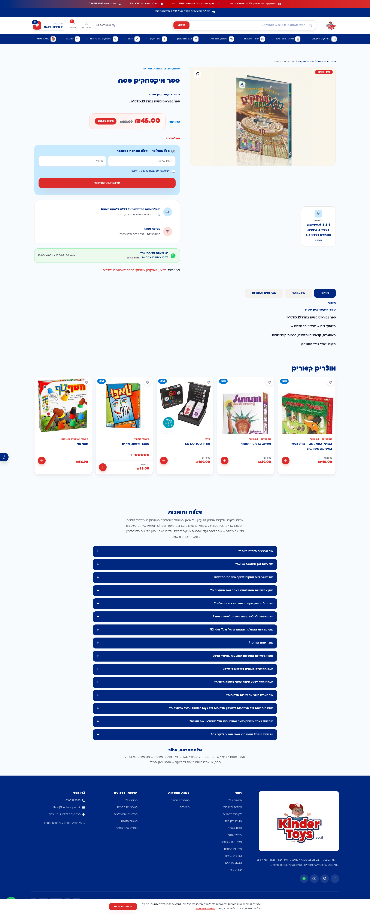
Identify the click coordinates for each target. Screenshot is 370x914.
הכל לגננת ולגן (184, 39)
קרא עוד (174, 122)
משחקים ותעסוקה (320, 39)
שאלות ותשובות (232, 807)
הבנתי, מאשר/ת (123, 906)
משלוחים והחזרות (231, 842)
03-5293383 (73, 800)
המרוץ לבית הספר (126, 828)
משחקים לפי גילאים (100, 39)
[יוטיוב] (314, 878)
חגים (130, 39)
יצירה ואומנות (251, 39)
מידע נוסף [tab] (299, 293)
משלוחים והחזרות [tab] (264, 293)
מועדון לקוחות (233, 821)
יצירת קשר (235, 870)
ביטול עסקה (234, 835)
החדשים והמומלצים (125, 814)
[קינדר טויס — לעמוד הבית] (331, 25)
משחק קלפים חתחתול (255, 444)
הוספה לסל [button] (285, 460)
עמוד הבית (330, 61)
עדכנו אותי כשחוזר (107, 183)
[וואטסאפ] (304, 878)
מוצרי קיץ (155, 39)
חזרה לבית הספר (284, 39)
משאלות (184, 807)
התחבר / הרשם (180, 800)
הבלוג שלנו (131, 800)
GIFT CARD (43, 39)
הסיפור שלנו (235, 800)
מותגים (69, 39)
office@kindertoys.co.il (66, 807)
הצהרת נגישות (233, 856)
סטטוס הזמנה (129, 821)
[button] (197, 74)
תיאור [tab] (325, 293)
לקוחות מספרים (232, 814)
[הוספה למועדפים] (330, 382)
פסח (318, 61)
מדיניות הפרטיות (205, 908)
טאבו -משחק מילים (135, 444)
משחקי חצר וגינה (218, 39)
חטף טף (82, 444)
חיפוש (181, 25)
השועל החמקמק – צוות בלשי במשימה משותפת (311, 446)
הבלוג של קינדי (233, 863)
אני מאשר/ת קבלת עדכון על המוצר (150, 171)
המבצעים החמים (127, 807)
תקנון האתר (235, 828)
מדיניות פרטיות (233, 849)
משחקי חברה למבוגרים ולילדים (124, 270)
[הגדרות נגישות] (4, 457)
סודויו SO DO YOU (197, 444)
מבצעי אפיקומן (306, 61)
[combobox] (244, 25)
